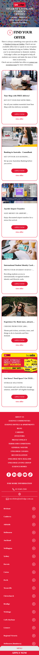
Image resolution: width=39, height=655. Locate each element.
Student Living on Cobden (18, 20)
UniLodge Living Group (19, 463)
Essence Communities (19, 421)
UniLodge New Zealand (19, 459)
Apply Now (19, 652)
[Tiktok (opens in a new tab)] (30, 474)
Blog (19, 428)
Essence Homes (19, 467)
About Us (19, 417)
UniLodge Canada (19, 451)
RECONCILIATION (19, 455)
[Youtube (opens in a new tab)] (25, 474)
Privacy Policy (19, 440)
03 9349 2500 (21, 489)
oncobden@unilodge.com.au (21, 499)
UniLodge (13, 17)
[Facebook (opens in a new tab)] (9, 474)
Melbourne (23, 17)
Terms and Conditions (20, 444)
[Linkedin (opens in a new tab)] (14, 474)
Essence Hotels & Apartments (19, 425)
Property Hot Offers (19, 22)
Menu (19, 648)
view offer (19, 119)
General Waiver (19, 447)
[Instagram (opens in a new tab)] (19, 474)
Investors (19, 436)
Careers (19, 432)
